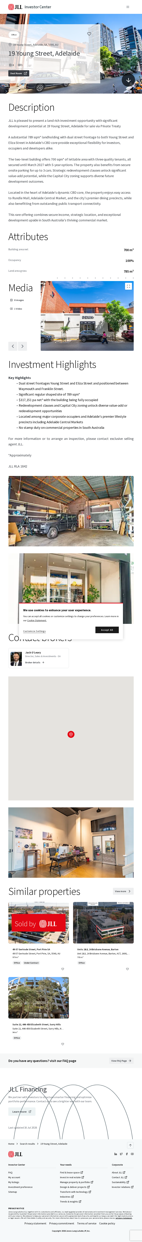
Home (11, 1143)
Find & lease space (70, 1172)
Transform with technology (74, 1191)
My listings (13, 1182)
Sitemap (12, 1191)
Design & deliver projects (73, 1187)
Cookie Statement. (37, 620)
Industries (65, 1196)
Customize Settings (34, 631)
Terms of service (86, 1223)
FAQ (10, 1172)
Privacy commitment (61, 1223)
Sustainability (119, 1182)
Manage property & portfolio (75, 1182)
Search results (27, 1143)
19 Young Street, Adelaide (54, 1143)
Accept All (107, 629)
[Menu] (128, 7)
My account (14, 1177)
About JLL (117, 1172)
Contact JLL (118, 1177)
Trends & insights (69, 1201)
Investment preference (20, 1187)
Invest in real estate (70, 1177)
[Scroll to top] (130, 1145)
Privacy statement (35, 1223)
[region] (71, 621)
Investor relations (121, 1187)
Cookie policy (107, 1223)
